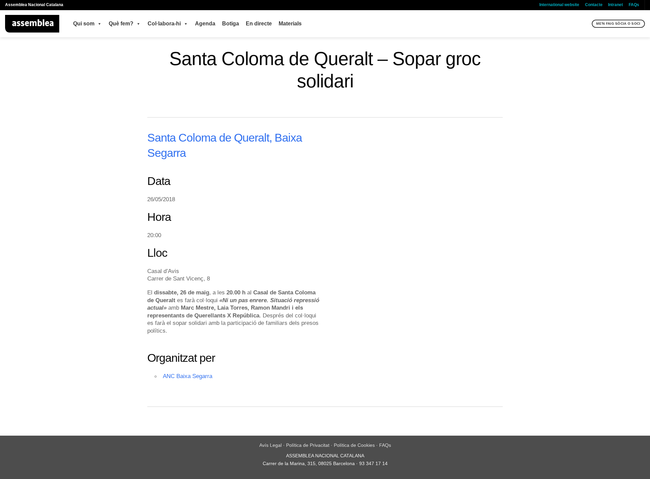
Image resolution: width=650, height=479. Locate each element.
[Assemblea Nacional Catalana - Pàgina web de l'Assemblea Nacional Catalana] (32, 23)
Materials (290, 23)
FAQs (634, 4)
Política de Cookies (354, 445)
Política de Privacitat (307, 445)
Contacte (594, 4)
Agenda (205, 23)
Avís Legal (270, 445)
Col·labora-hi (164, 23)
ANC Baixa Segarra (187, 376)
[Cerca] (586, 24)
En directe (259, 23)
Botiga (230, 23)
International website (559, 4)
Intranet (615, 4)
